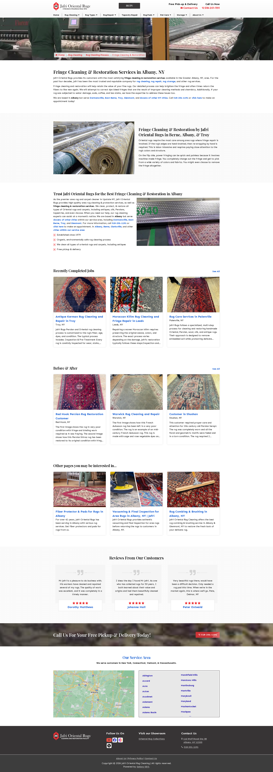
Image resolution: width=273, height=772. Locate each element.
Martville (186, 690)
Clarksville (116, 226)
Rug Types (90, 15)
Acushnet (147, 696)
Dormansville (97, 97)
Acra (144, 686)
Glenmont (129, 97)
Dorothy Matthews (192, 607)
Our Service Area (136, 657)
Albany (98, 226)
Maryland (186, 701)
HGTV (129, 5)
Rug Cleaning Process (97, 55)
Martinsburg (187, 685)
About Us (197, 15)
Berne (106, 226)
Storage (181, 15)
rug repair (156, 81)
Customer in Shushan (183, 414)
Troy (120, 97)
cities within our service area (69, 230)
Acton (145, 691)
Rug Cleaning (71, 15)
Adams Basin (149, 712)
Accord (146, 680)
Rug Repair (108, 15)
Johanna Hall (80, 607)
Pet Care (164, 15)
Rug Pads (147, 15)
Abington (147, 675)
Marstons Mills (189, 680)
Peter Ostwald (136, 607)
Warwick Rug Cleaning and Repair (136, 414)
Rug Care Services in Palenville (190, 316)
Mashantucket (188, 706)
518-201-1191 (212, 8)
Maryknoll (186, 696)
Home (56, 15)
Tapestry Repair (130, 15)
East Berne (111, 97)
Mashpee (186, 711)
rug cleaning (143, 81)
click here (197, 97)
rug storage (169, 81)
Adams (146, 707)
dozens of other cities (65, 219)
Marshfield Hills (189, 675)
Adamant (147, 702)
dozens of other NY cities (154, 97)
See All (216, 271)
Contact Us (190, 8)
